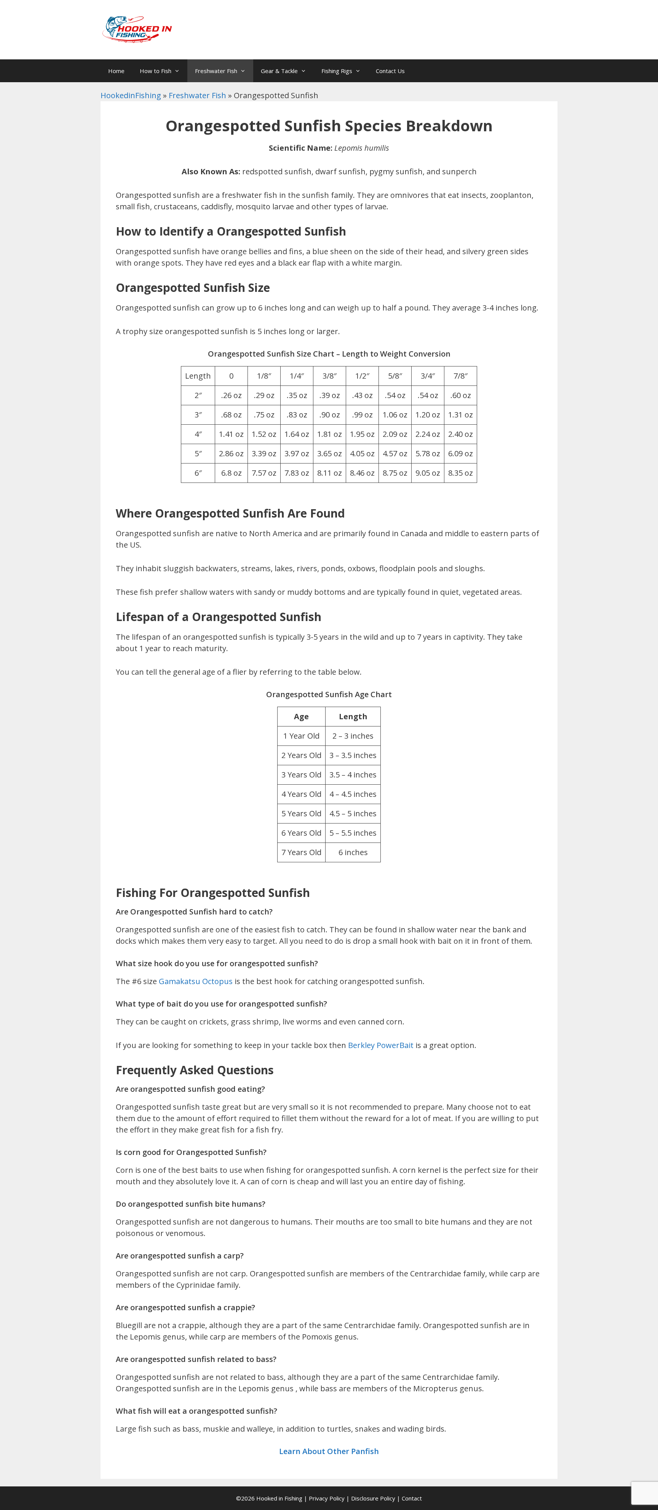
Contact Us (390, 71)
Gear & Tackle (279, 71)
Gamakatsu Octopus (195, 981)
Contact (412, 1498)
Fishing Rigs (336, 71)
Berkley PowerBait (380, 1045)
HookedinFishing (131, 95)
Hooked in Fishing (279, 1498)
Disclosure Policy (373, 1498)
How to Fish (155, 71)
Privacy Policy (327, 1498)
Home (116, 71)
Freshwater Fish (216, 71)
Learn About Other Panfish (329, 1451)
